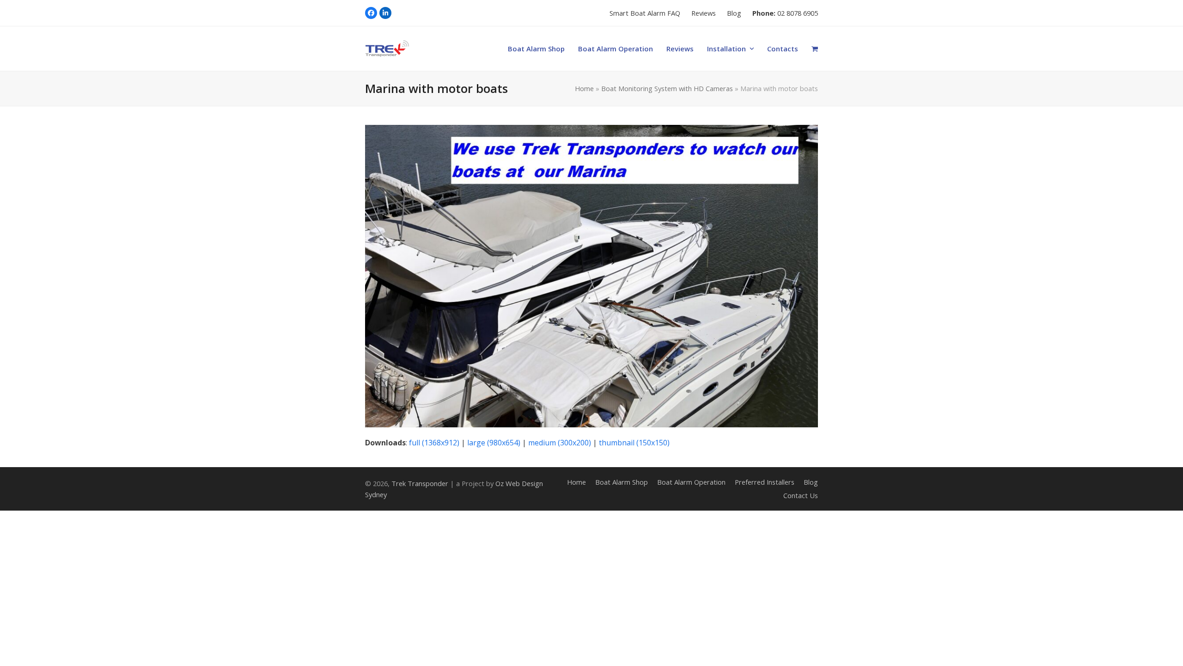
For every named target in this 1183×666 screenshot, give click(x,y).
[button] (815, 48)
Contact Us (800, 495)
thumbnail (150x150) (634, 443)
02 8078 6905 (797, 13)
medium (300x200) (559, 443)
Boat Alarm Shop (621, 482)
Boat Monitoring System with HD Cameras (667, 88)
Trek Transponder (419, 483)
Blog (811, 482)
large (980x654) (493, 443)
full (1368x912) (434, 443)
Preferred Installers (764, 482)
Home (584, 88)
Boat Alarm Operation (691, 482)
